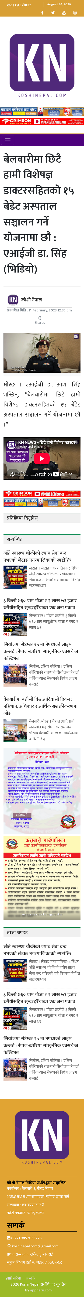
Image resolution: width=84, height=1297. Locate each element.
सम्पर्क (30, 1278)
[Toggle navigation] (7, 140)
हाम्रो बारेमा (13, 1278)
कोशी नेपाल (31, 300)
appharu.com (41, 1290)
